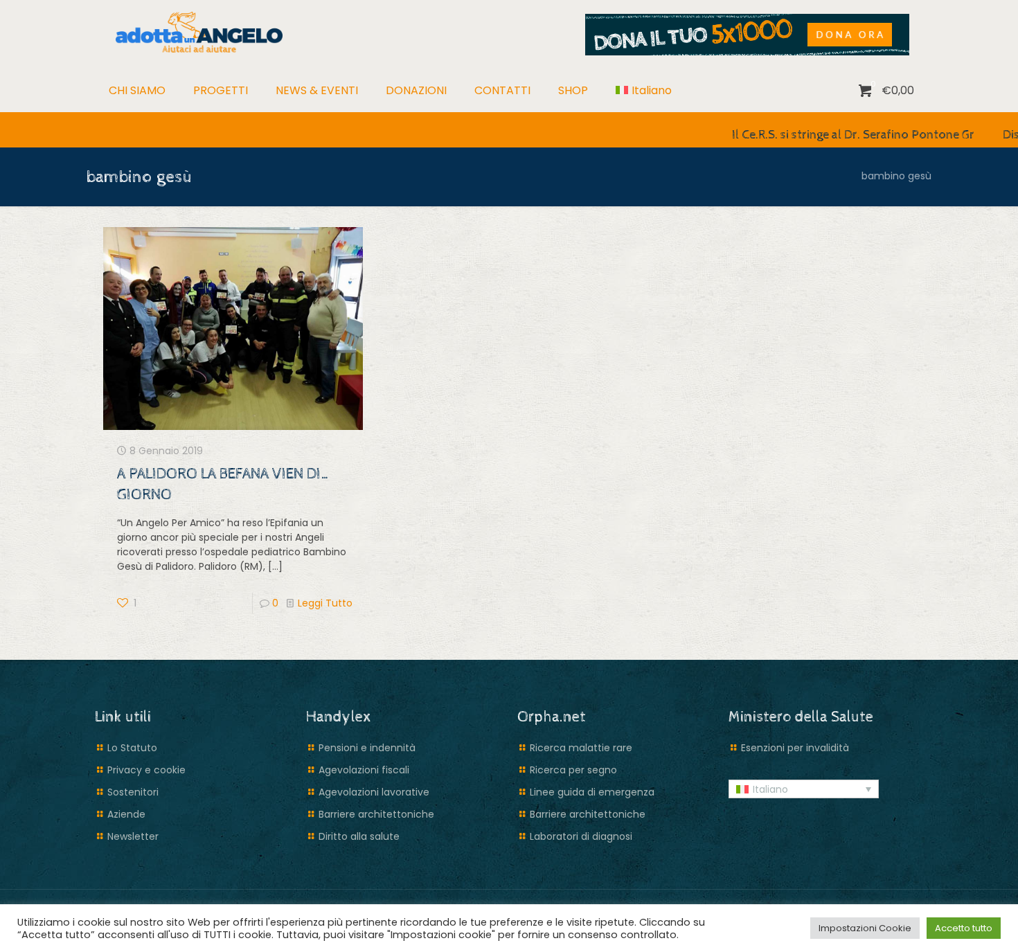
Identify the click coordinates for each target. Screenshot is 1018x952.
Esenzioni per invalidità (795, 748)
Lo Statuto (132, 748)
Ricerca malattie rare (581, 748)
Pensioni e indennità (367, 748)
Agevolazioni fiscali (364, 770)
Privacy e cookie (146, 770)
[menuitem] (644, 90)
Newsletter (133, 836)
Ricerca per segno (573, 770)
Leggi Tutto (325, 603)
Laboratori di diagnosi (581, 836)
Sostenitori (133, 792)
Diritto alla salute (359, 836)
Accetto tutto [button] (963, 928)
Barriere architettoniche (376, 814)
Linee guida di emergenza (592, 792)
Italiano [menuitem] (770, 789)
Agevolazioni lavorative (374, 792)
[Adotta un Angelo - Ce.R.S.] (199, 31)
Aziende (126, 814)
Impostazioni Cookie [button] (865, 928)
